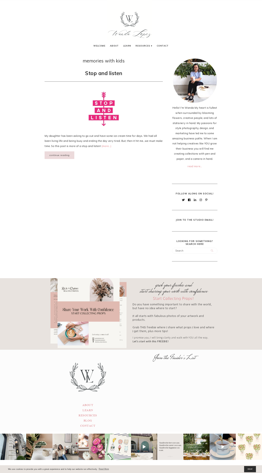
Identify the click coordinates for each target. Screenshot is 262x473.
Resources (143, 45)
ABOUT (87, 405)
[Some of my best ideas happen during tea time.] (223, 447)
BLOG (88, 420)
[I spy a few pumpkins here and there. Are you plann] (92, 447)
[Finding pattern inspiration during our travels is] (144, 447)
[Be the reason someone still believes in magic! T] (39, 447)
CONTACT (88, 425)
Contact (162, 45)
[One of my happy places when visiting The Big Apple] (13, 447)
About (114, 45)
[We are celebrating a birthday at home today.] (249, 447)
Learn (127, 45)
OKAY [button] (250, 469)
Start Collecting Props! (173, 298)
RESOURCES (88, 415)
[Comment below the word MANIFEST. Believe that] (170, 447)
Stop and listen (103, 73)
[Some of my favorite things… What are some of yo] (118, 447)
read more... (194, 166)
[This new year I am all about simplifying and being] (65, 447)
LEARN (87, 410)
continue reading (59, 155)
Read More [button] (104, 469)
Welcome (99, 45)
